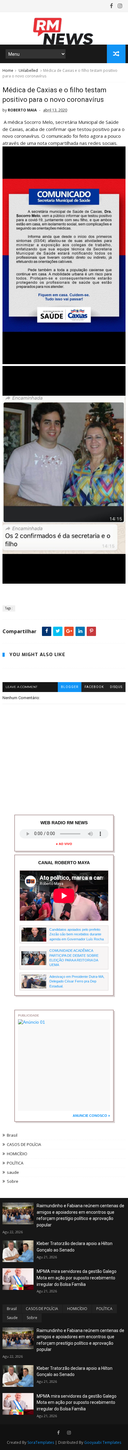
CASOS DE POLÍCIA (24, 1144)
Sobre (12, 1181)
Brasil (12, 1135)
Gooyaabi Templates (102, 1442)
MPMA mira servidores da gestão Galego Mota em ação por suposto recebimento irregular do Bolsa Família (77, 1278)
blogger (69, 687)
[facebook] (111, 6)
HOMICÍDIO (17, 1153)
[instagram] (120, 6)
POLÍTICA (15, 1163)
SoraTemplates (40, 1442)
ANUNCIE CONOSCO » (91, 1115)
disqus (116, 687)
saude (13, 1172)
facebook (94, 687)
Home (7, 70)
